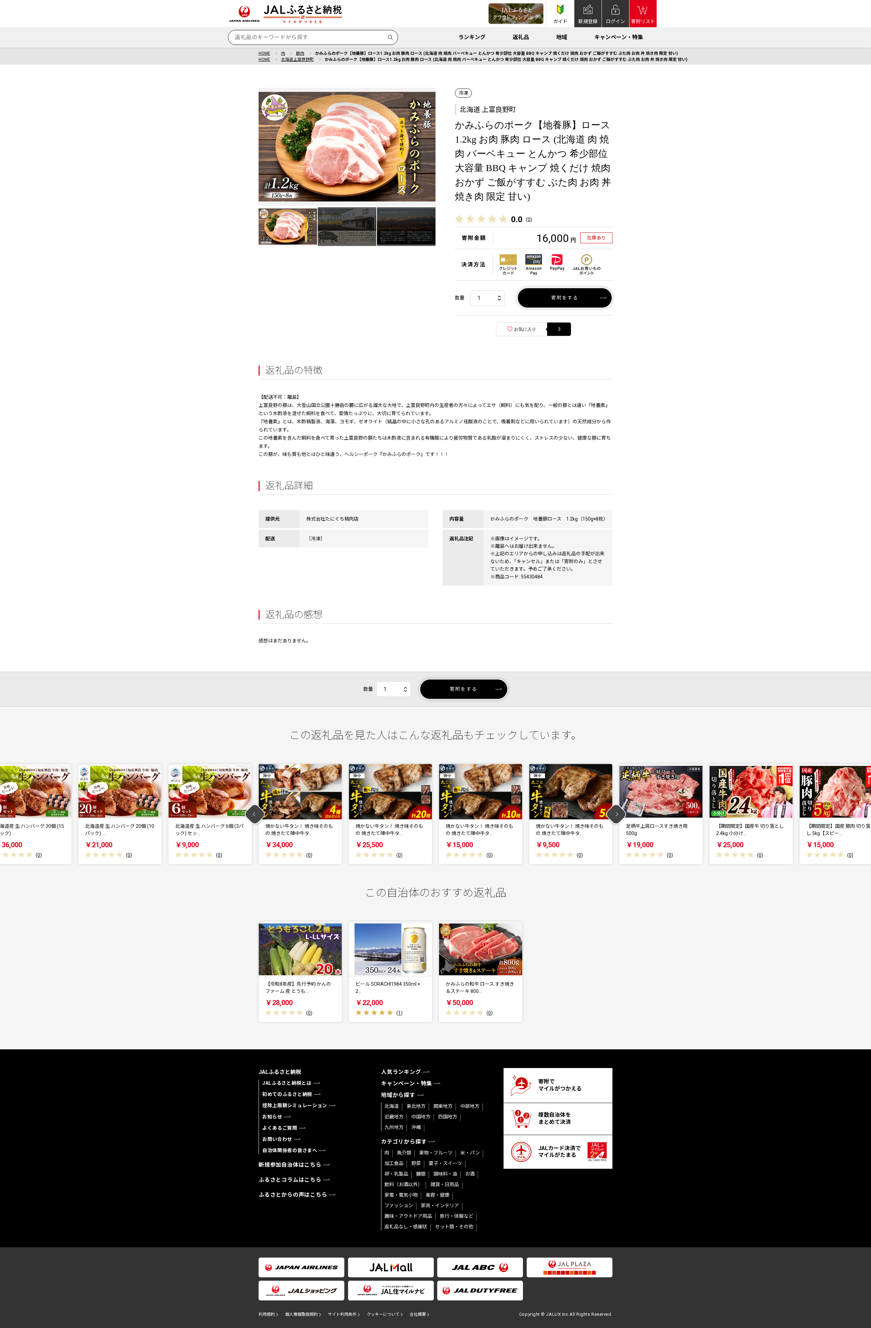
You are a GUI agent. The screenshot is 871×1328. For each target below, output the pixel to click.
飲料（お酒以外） (403, 1184)
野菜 (416, 1163)
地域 (561, 37)
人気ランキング (401, 1072)
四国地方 (447, 1116)
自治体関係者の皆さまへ (289, 1150)
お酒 (470, 1174)
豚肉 (300, 53)
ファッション (398, 1205)
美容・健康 (437, 1195)
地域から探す (398, 1095)
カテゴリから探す (404, 1141)
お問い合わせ (277, 1139)
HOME (264, 53)
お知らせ (272, 1116)
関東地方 (443, 1106)
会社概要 (418, 1314)
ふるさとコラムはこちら (290, 1180)
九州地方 (394, 1127)
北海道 (391, 1106)
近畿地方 (394, 1116)
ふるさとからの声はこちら (293, 1195)
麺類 (421, 1174)
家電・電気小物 (401, 1195)
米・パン (470, 1152)
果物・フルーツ (436, 1152)
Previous (255, 814)
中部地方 (469, 1106)
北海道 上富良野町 (488, 109)
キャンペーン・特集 (618, 37)
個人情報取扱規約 (301, 1314)
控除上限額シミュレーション (294, 1105)
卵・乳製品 (396, 1174)
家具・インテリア (440, 1205)
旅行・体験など (456, 1216)
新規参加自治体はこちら (290, 1165)
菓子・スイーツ (445, 1163)
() (529, 219)
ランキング (472, 37)
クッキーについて (383, 1314)
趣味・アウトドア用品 (408, 1216)
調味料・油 (445, 1174)
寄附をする (565, 297)
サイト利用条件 (342, 1314)
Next (616, 814)
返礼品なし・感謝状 (405, 1226)
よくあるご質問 (279, 1128)
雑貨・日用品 (444, 1184)
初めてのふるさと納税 (287, 1094)
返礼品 (521, 37)
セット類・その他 (454, 1226)
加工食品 (394, 1163)
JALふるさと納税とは (287, 1083)
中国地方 (420, 1116)
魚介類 (404, 1152)
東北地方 (416, 1106)
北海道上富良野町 (297, 59)
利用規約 (267, 1314)
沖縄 (416, 1127)
